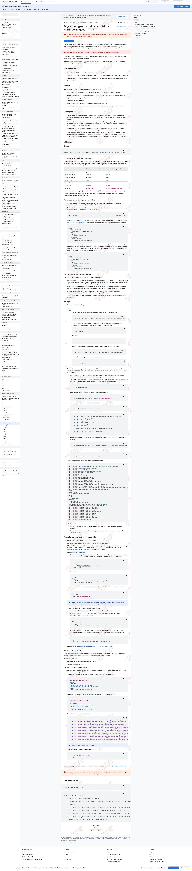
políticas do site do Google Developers (110, 838)
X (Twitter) (152, 856)
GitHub (108, 852)
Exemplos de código (111, 856)
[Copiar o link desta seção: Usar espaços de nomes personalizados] (92, 274)
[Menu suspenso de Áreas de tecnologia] (33, 2)
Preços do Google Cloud (27, 854)
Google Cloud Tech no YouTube (156, 861)
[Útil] (125, 22)
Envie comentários (121, 26)
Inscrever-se (173, 868)
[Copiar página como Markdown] (93, 30)
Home (65, 22)
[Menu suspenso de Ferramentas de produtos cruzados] (56, 2)
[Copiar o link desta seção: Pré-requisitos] (77, 69)
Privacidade (33, 867)
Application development (13, 6)
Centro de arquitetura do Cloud (114, 859)
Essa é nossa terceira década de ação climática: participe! (72, 867)
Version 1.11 (69, 41)
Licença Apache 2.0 (83, 838)
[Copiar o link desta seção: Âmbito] (71, 86)
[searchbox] (10, 14)
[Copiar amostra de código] (126, 150)
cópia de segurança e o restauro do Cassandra (82, 655)
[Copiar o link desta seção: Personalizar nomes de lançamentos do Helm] (96, 200)
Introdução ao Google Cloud (113, 854)
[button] (10, 69)
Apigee (26, 6)
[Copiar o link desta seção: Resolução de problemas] (82, 651)
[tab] (69, 309)
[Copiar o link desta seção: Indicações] (72, 302)
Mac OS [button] (75, 309)
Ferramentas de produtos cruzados (45, 1)
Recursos (36, 9)
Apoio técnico (27, 9)
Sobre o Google (25, 867)
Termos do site (41, 867)
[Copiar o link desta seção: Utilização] (73, 142)
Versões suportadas (87, 36)
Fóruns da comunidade (69, 852)
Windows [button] (82, 309)
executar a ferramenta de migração (76, 222)
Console (166, 1)
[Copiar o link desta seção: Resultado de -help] (81, 781)
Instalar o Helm (98, 73)
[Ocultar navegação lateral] (18, 868)
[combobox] (152, 1)
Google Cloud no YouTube (155, 859)
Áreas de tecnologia (26, 1)
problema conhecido (74, 653)
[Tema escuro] (124, 150)
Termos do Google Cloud (52, 867)
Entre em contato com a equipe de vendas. (32, 859)
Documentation (72, 22)
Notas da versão (68, 856)
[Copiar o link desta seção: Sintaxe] (70, 146)
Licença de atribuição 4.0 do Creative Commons (112, 837)
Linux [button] (69, 309)
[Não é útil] (127, 22)
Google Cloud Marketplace (28, 856)
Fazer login (187, 1)
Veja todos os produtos (27, 852)
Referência (18, 9)
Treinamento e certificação (113, 861)
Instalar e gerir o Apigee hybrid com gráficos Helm (86, 61)
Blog (150, 852)
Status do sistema (68, 859)
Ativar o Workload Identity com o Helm (102, 646)
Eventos (151, 854)
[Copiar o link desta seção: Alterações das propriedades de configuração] (97, 537)
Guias (11, 9)
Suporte (66, 854)
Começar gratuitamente (182, 6)
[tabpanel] (97, 339)
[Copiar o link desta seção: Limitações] (74, 112)
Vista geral (4, 9)
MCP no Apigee (45, 9)
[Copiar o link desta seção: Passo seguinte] (75, 763)
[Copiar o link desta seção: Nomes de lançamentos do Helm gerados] (94, 158)
